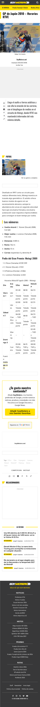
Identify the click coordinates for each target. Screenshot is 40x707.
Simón (28, 463)
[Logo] (19, 3)
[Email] (4, 106)
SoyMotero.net (22, 59)
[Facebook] (4, 112)
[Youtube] (27, 696)
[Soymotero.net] (20, 584)
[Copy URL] (4, 119)
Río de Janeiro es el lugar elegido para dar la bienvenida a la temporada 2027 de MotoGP (19, 562)
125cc (9, 460)
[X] (4, 115)
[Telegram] (4, 109)
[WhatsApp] (4, 103)
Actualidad (7, 540)
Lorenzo (30, 460)
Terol (5, 466)
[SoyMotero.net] (14, 59)
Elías (15, 460)
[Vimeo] (23, 696)
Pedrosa (21, 463)
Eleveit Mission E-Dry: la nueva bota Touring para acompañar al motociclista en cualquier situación (20, 548)
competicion (16, 470)
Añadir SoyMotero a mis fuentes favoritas (20, 412)
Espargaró (22, 460)
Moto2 (6, 463)
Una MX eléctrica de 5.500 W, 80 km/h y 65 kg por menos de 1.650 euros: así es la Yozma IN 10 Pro (20, 535)
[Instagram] (16, 696)
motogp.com (5, 365)
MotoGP (14, 463)
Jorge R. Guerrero (18, 541)
